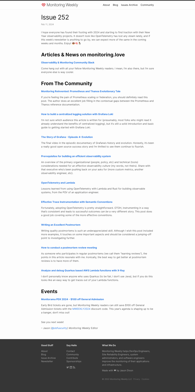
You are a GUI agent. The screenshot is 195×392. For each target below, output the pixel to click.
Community (147, 4)
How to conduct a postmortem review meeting (69, 247)
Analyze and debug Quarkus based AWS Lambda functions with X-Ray (83, 270)
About (106, 4)
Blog (115, 4)
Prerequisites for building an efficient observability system (76, 156)
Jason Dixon (126, 370)
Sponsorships (73, 361)
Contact (70, 351)
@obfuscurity (59, 328)
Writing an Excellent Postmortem (60, 224)
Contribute (72, 358)
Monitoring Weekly (62, 4)
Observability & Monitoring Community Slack (67, 62)
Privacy (136, 379)
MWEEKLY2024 (81, 308)
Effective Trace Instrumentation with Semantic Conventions (76, 201)
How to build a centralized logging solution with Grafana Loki (77, 114)
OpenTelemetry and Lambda (58, 182)
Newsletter (47, 361)
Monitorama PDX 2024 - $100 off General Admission (72, 299)
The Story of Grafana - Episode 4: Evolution (67, 136)
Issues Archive (129, 4)
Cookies (145, 379)
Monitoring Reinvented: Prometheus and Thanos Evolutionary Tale (81, 91)
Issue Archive (48, 358)
